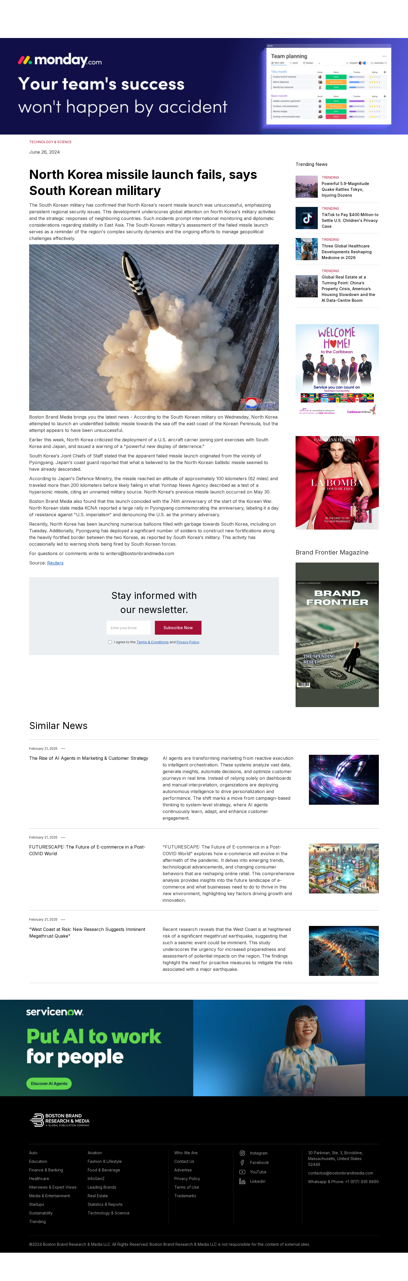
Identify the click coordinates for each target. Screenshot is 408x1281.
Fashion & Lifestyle (105, 1161)
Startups (36, 1204)
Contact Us (184, 1161)
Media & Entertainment (49, 1195)
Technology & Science (109, 1213)
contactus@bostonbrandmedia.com (340, 1173)
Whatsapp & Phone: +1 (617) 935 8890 (343, 1181)
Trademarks (185, 1195)
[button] (11, 86)
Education (38, 1161)
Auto (33, 1152)
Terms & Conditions (153, 642)
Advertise (183, 1170)
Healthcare (39, 1178)
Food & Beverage (104, 1170)
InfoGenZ (96, 1178)
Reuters (55, 563)
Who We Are (186, 1152)
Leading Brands (102, 1187)
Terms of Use (186, 1187)
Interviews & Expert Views (53, 1187)
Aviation (95, 1152)
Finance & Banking (46, 1170)
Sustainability (41, 1213)
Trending (37, 1221)
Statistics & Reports (105, 1204)
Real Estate (98, 1195)
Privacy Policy (188, 642)
